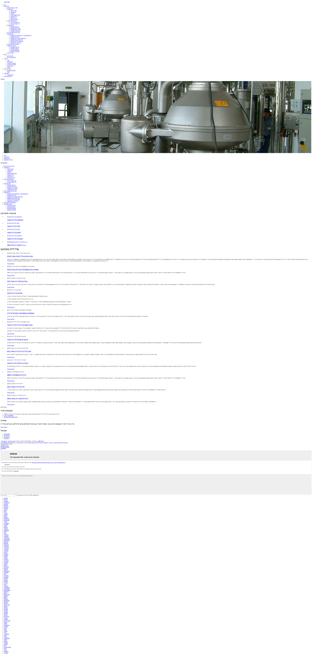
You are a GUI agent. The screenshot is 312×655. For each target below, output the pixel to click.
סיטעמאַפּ (4, 441)
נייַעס (5, 54)
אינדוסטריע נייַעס (11, 57)
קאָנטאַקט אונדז (8, 76)
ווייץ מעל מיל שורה (15, 23)
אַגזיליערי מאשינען (14, 51)
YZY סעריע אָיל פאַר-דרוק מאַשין (17, 281)
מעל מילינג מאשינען (15, 28)
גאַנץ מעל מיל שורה (12, 20)
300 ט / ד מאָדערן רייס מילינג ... (16, 245)
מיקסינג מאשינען (14, 48)
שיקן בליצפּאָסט (4, 445)
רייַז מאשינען (10, 9)
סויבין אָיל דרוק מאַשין (13, 226)
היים (5, 4)
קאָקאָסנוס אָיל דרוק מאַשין (15, 220)
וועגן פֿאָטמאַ (10, 75)
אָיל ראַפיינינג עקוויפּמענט (16, 39)
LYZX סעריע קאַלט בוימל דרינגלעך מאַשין (20, 256)
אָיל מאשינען (10, 34)
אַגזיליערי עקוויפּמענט (15, 42)
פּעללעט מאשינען (14, 50)
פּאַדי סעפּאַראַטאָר (15, 15)
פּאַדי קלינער (13, 10)
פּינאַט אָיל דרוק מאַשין (13, 232)
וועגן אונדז (6, 73)
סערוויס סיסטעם (11, 70)
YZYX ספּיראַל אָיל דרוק (14, 293)
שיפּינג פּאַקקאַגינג (11, 64)
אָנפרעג (12, 263)
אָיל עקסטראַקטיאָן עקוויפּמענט (18, 38)
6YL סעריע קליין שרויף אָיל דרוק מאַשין (19, 351)
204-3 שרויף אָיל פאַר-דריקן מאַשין (17, 398)
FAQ (8, 72)
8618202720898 (5, 447)
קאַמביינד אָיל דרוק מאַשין (16, 41)
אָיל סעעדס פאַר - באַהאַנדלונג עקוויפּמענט (20, 35)
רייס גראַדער (13, 18)
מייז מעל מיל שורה (14, 22)
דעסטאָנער (13, 12)
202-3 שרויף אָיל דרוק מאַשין (15, 387)
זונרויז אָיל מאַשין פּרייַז (21, 442)
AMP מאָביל (41, 441)
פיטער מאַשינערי (11, 45)
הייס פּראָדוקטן (11, 441)
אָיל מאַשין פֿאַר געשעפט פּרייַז (8, 442)
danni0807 (3, 448)
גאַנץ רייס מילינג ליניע (12, 7)
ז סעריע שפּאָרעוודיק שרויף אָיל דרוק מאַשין (20, 325)
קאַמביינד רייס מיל (43, 442)
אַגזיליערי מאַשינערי (15, 31)
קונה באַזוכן (10, 66)
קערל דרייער (10, 53)
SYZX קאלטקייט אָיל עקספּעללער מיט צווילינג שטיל (23, 269)
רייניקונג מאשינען (14, 26)
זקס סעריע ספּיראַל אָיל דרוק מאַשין (17, 339)
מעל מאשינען (10, 25)
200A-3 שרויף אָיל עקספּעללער (16, 375)
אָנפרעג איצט (4, 427)
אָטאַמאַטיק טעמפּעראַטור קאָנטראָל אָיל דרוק (20, 313)
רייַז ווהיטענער (13, 16)
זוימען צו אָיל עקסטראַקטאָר (60, 442)
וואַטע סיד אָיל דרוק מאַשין (15, 239)
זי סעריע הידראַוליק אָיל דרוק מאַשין (17, 363)
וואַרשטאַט (10, 61)
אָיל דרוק (51, 442)
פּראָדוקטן (6, 6)
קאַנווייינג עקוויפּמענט (15, 29)
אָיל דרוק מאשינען (14, 37)
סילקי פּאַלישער (14, 19)
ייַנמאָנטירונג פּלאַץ (11, 63)
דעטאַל (9, 263)
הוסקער (12, 13)
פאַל (8, 60)
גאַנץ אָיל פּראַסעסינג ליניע (13, 32)
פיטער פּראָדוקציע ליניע (13, 44)
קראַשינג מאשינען (14, 47)
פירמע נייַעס (10, 56)
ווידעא (8, 67)
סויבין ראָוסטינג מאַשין (32, 442)
